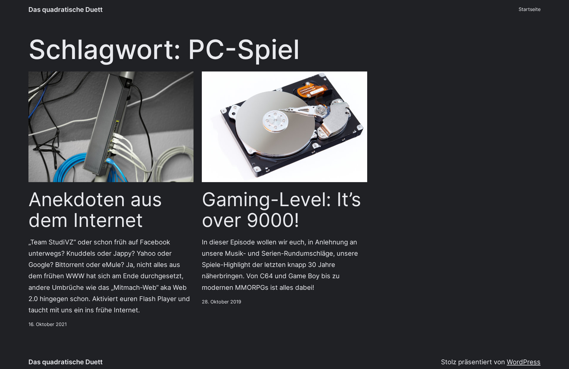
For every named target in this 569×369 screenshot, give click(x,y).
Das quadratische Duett (65, 9)
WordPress (524, 362)
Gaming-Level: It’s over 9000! (281, 210)
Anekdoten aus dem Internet (95, 210)
